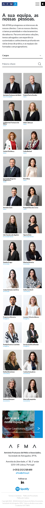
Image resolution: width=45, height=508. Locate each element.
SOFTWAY (26, 505)
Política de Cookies (23, 498)
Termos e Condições (15, 496)
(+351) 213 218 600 (22, 469)
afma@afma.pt (22, 473)
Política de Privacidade (30, 496)
